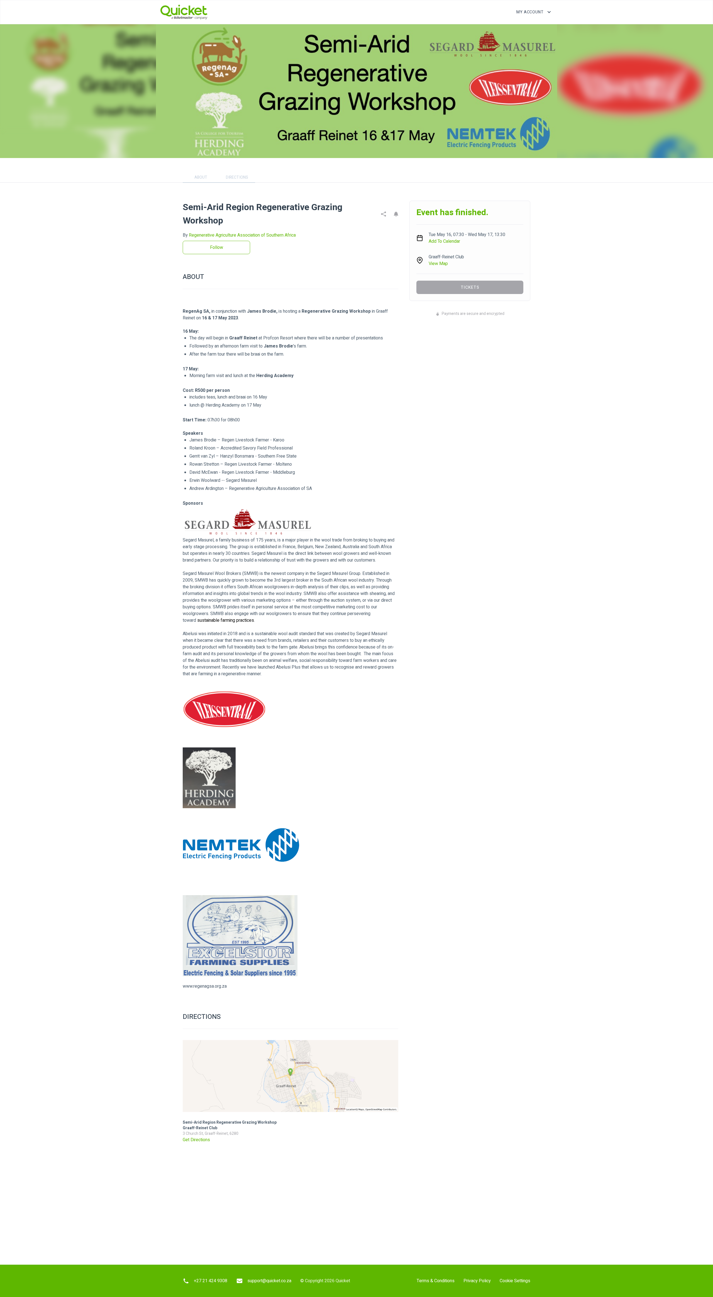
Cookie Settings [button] (515, 1280)
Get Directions (196, 1139)
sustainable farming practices (225, 620)
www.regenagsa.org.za (205, 986)
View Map (438, 263)
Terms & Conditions (436, 1280)
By (239, 235)
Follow (216, 247)
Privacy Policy (477, 1280)
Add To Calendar (444, 241)
